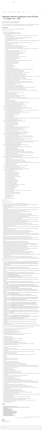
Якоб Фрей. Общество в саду (8, 409)
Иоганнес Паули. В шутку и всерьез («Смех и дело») (10, 406)
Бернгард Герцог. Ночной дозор (8, 414)
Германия (3, 419)
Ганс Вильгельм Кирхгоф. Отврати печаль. (9, 415)
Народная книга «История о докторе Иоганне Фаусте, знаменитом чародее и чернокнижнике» (17, 407)
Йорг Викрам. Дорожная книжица (8, 408)
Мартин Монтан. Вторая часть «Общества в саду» (10, 411)
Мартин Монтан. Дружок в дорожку (8, 410)
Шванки (3, 420)
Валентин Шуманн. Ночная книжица (8, 413)
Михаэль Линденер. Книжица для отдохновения (10, 412)
